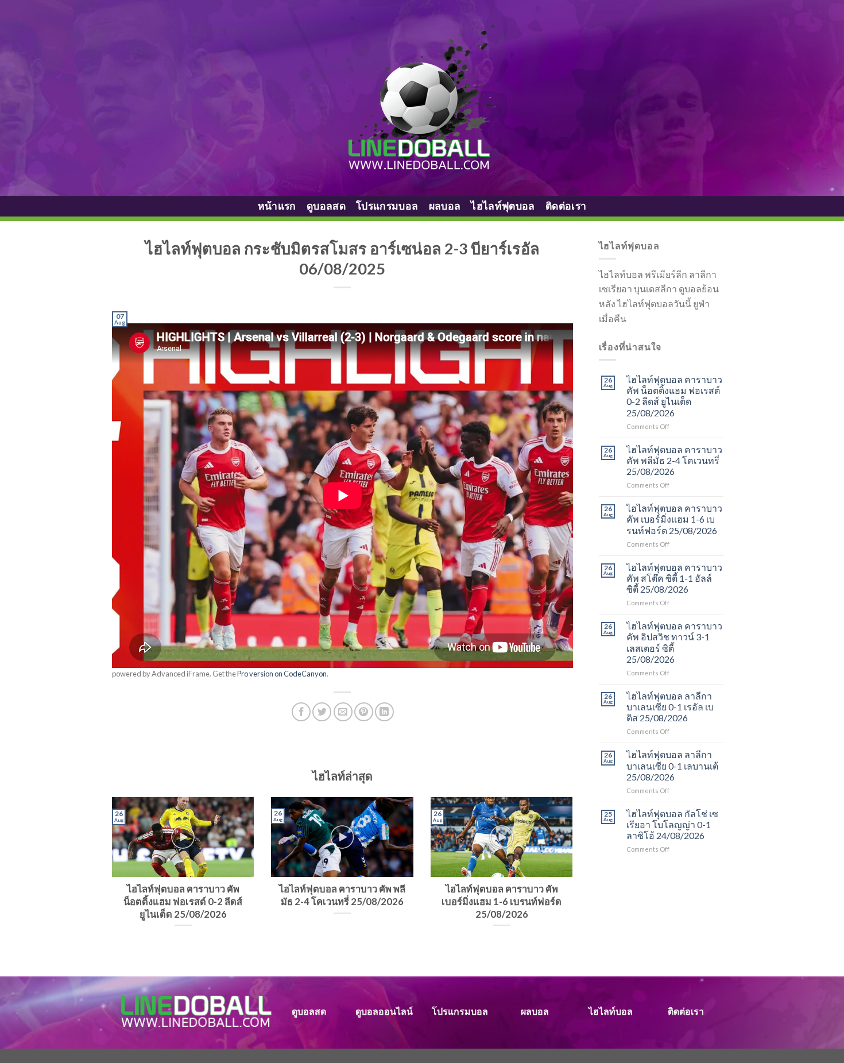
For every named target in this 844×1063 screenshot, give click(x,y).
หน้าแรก (277, 206)
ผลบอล (445, 206)
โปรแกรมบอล (387, 206)
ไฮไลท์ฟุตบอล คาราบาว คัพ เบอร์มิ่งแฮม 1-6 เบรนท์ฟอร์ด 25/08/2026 (674, 518)
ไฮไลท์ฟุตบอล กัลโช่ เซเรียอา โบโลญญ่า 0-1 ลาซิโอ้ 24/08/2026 (672, 824)
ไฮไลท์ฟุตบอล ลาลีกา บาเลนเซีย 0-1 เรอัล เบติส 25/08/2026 (670, 706)
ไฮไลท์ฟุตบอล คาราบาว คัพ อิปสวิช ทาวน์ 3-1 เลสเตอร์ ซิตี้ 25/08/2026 (674, 642)
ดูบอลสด (326, 206)
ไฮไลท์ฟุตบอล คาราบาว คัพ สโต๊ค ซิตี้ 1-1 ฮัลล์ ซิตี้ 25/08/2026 (674, 578)
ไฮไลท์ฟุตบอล (503, 206)
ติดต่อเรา (565, 206)
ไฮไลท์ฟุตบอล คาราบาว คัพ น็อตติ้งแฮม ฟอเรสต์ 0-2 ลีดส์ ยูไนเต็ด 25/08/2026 (674, 396)
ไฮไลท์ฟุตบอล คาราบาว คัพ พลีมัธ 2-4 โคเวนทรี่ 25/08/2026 (674, 460)
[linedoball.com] (422, 98)
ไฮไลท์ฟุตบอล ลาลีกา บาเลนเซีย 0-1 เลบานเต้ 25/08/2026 (672, 765)
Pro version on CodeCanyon (282, 673)
